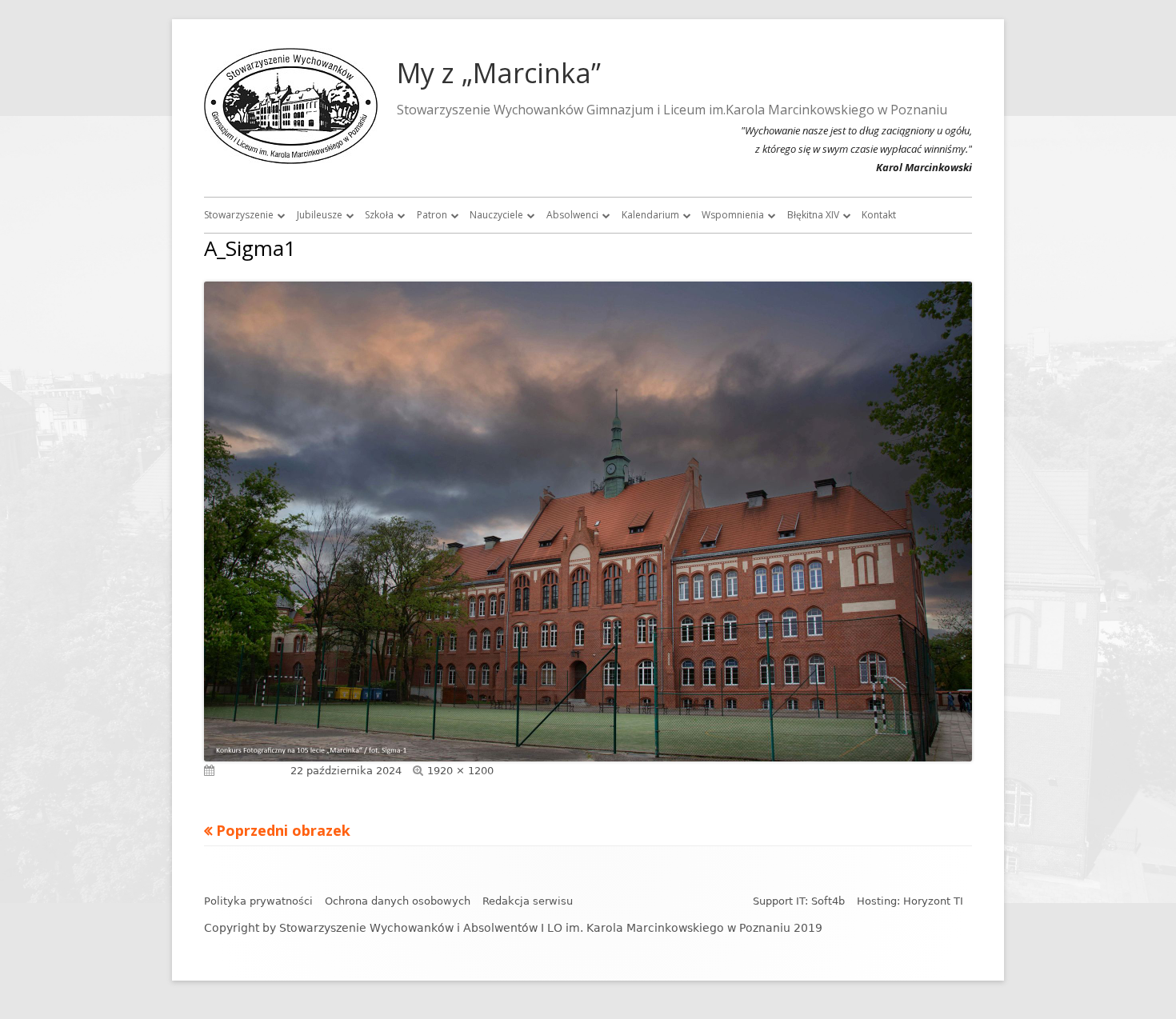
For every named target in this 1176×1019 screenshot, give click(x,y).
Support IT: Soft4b (799, 901)
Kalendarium (650, 215)
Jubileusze (319, 215)
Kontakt (879, 215)
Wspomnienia (733, 215)
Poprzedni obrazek (283, 830)
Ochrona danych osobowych (397, 901)
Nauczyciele (496, 215)
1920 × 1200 (460, 771)
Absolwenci (572, 215)
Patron (432, 215)
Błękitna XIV (813, 215)
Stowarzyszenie (239, 215)
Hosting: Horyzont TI (910, 901)
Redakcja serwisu (527, 901)
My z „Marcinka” (499, 72)
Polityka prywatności (258, 901)
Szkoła (379, 215)
